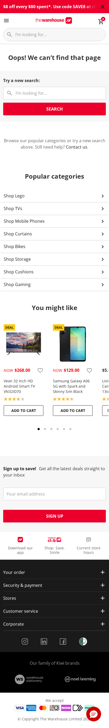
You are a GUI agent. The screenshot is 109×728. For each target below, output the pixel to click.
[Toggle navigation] (6, 20)
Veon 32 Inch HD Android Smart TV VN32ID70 (19, 386)
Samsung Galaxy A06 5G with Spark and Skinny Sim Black (71, 386)
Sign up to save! (19, 469)
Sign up (54, 516)
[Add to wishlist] (40, 370)
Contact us (76, 147)
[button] (93, 714)
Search (54, 109)
